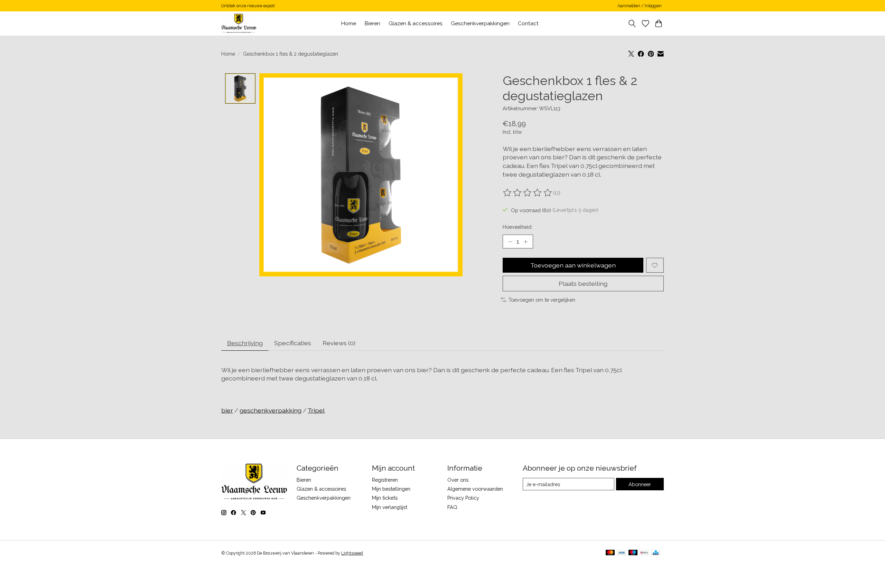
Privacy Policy (463, 498)
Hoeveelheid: (517, 227)
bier (227, 410)
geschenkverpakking (270, 410)
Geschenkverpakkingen (480, 23)
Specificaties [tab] (292, 343)
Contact (528, 23)
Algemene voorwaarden (475, 489)
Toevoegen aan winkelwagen (573, 265)
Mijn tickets (385, 498)
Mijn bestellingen (391, 489)
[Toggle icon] (632, 23)
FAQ (452, 507)
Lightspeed (352, 553)
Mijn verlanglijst (389, 507)
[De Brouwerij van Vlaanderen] (238, 23)
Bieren (372, 23)
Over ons (457, 480)
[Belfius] (644, 553)
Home (348, 23)
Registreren (385, 480)
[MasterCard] (610, 553)
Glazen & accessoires (415, 23)
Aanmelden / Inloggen (639, 5)
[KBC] (655, 553)
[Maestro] (632, 553)
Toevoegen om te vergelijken (542, 300)
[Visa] (621, 553)
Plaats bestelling (583, 283)
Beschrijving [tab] (245, 343)
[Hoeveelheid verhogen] (525, 241)
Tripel (316, 410)
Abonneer (639, 484)
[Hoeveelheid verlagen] (510, 241)
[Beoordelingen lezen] (528, 192)
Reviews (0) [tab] (339, 343)
